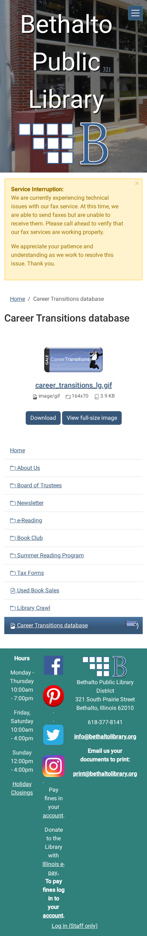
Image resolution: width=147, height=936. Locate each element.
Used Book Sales (37, 590)
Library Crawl (33, 607)
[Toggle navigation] (135, 13)
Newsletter (30, 502)
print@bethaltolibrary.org (105, 773)
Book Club (29, 537)
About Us (28, 467)
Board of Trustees (39, 485)
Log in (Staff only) (75, 925)
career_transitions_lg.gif (73, 385)
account (53, 815)
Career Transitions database (52, 625)
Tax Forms (30, 572)
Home (17, 298)
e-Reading (29, 520)
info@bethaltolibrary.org (105, 736)
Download (43, 417)
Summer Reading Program (50, 555)
